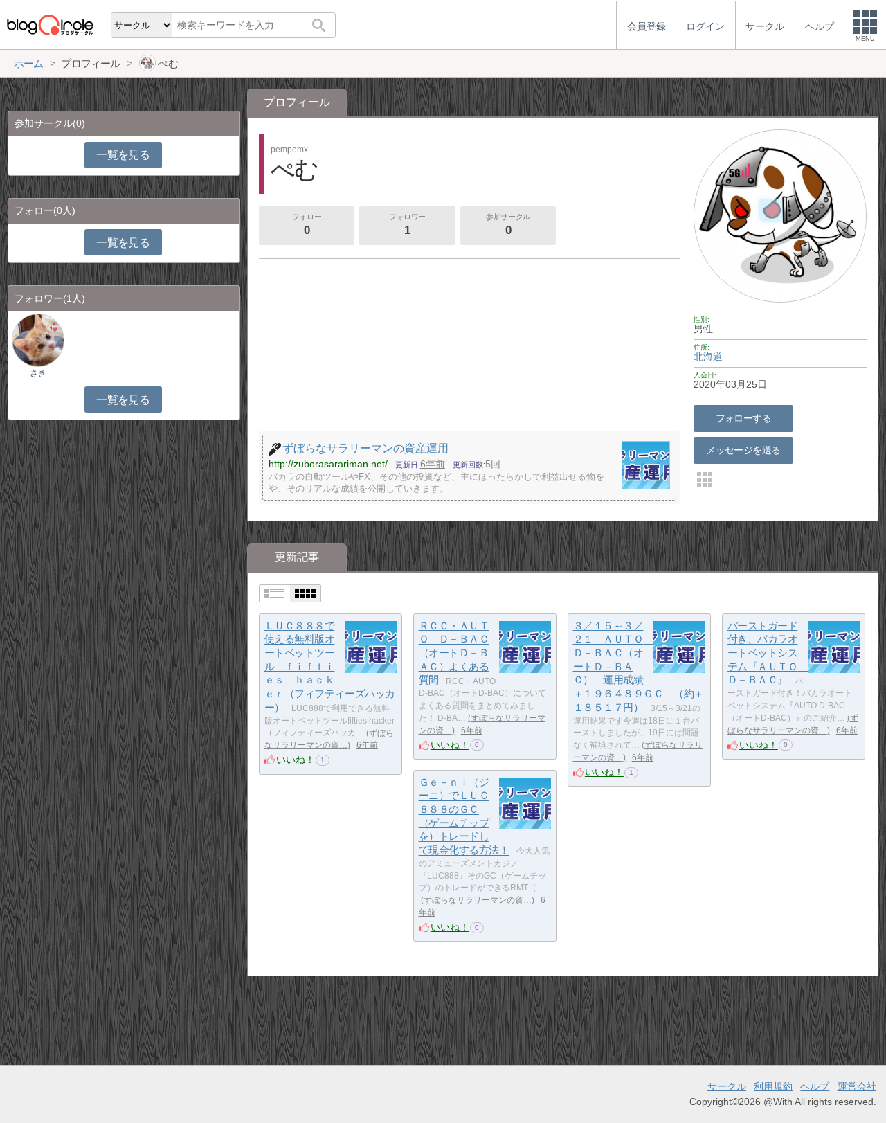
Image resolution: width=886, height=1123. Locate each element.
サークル (726, 1086)
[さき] (38, 339)
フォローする (744, 418)
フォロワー (407, 225)
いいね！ (295, 759)
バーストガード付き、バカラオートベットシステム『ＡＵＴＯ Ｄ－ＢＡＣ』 (767, 653)
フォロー (306, 225)
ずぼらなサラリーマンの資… (478, 900)
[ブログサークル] (50, 24)
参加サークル (508, 225)
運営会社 (857, 1086)
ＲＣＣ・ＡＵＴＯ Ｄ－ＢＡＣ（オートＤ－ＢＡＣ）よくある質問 (454, 653)
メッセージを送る (743, 450)
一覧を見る (123, 155)
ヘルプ (814, 1086)
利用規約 (773, 1086)
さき (38, 373)
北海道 (708, 356)
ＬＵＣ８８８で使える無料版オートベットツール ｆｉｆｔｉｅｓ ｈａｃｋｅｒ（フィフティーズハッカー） (329, 666)
